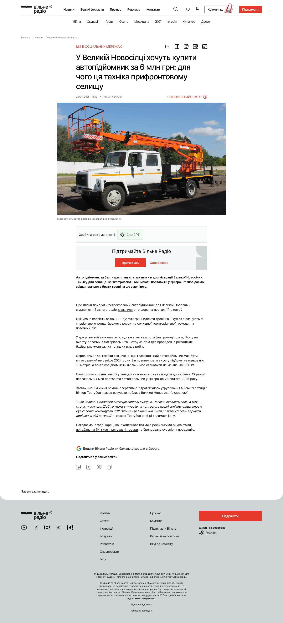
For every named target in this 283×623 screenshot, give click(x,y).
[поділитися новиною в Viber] (99, 467)
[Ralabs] (212, 532)
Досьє (205, 21)
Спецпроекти (109, 551)
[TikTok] (70, 527)
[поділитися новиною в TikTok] (204, 46)
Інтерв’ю (106, 536)
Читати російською (184, 97)
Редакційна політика (164, 536)
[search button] (175, 9)
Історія (172, 21)
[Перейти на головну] (36, 9)
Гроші (109, 21)
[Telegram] (58, 527)
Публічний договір (141, 604)
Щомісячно (130, 263)
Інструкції (106, 528)
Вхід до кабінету (161, 544)
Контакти (153, 9)
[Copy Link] (109, 467)
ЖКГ (158, 21)
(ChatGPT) (133, 235)
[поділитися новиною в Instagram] (186, 46)
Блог (103, 559)
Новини (69, 9)
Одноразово (159, 262)
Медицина (141, 21)
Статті (104, 521)
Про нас (155, 513)
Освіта (123, 21)
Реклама (133, 9)
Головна (25, 37)
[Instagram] (47, 527)
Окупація (93, 21)
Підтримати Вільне (163, 528)
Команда (156, 521)
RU (188, 9)
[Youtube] (24, 527)
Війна (77, 21)
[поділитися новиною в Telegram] (195, 46)
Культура (189, 21)
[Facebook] (35, 527)
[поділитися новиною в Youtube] (167, 46)
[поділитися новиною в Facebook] (177, 46)
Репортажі (107, 544)
